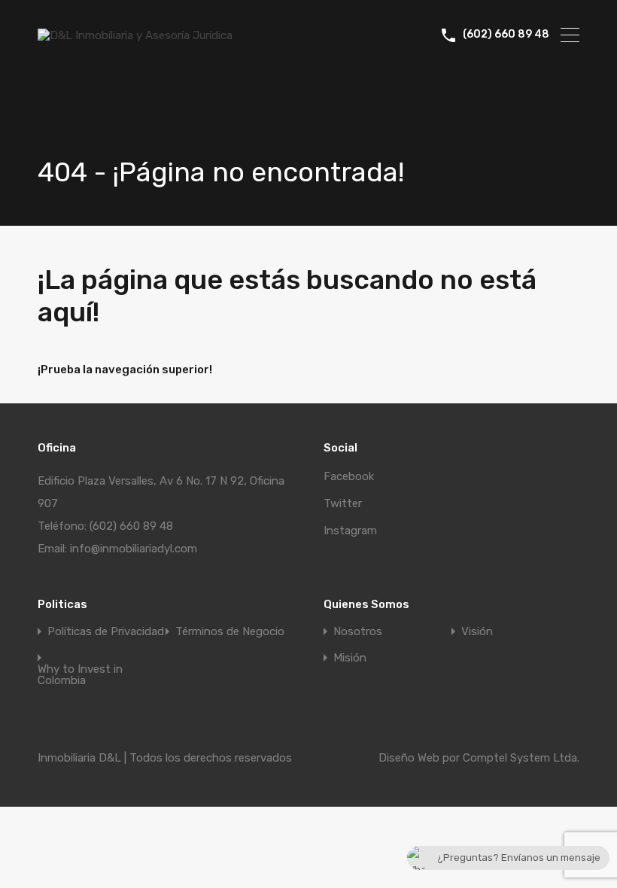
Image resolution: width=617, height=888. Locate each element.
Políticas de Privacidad (105, 631)
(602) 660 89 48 (506, 35)
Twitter (343, 503)
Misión (349, 658)
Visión (477, 631)
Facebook (349, 476)
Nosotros (357, 631)
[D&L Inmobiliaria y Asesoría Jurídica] (135, 35)
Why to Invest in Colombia (80, 675)
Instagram (350, 530)
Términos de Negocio (229, 631)
